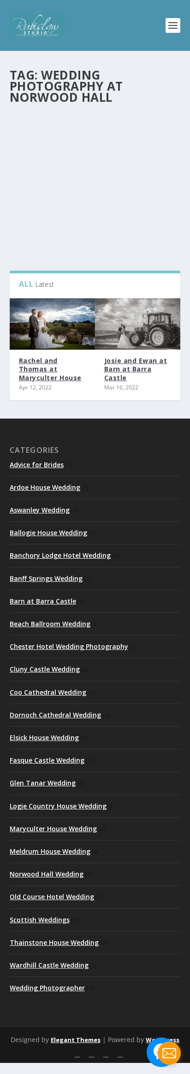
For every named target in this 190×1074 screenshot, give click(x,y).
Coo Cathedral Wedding (48, 692)
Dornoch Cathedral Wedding (55, 714)
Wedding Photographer (47, 987)
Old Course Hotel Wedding (52, 896)
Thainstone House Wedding (54, 942)
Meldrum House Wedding (50, 851)
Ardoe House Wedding (45, 487)
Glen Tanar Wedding (43, 782)
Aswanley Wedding (40, 510)
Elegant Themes (76, 1040)
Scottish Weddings (40, 919)
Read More (44, 229)
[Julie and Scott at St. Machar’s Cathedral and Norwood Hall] (95, 122)
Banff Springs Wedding (46, 578)
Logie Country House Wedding (58, 806)
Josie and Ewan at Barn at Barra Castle (135, 369)
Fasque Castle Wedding (47, 760)
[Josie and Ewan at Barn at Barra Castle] (137, 324)
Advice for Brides (37, 464)
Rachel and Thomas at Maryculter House (50, 369)
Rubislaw (37, 170)
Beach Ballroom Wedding (50, 623)
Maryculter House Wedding (53, 828)
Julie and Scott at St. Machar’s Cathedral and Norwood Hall (86, 151)
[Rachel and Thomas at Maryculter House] (52, 324)
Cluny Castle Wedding (45, 669)
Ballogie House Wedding (48, 532)
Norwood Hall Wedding (119, 170)
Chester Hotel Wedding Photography (69, 646)
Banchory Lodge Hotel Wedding (60, 555)
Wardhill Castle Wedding (49, 965)
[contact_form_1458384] (169, 1053)
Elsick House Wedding (44, 737)
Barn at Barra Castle (43, 601)
